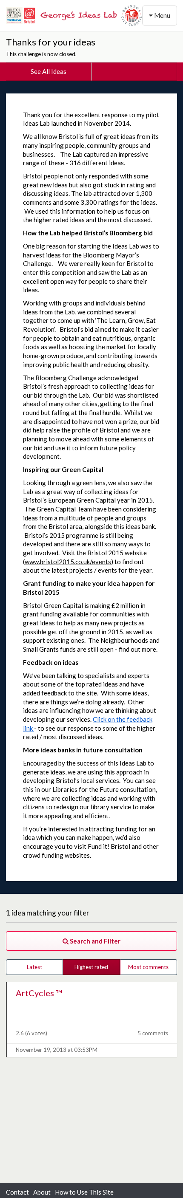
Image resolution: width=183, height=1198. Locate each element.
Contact (17, 1192)
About (42, 1192)
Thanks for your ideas (50, 42)
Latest (34, 966)
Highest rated (91, 966)
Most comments (148, 966)
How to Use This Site (84, 1192)
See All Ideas (48, 71)
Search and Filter (94, 941)
